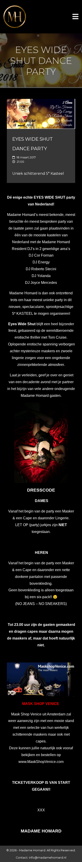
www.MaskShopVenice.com (41, 762)
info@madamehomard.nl (47, 857)
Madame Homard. (32, 850)
